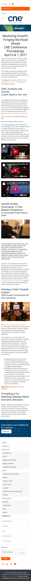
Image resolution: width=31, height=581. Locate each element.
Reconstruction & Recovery (12, 491)
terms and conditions (12, 576)
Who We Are (7, 453)
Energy (5, 477)
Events (4, 443)
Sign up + (6, 431)
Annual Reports (8, 463)
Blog (4, 509)
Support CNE (6, 9)
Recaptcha (4, 547)
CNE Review (6, 505)
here (5, 116)
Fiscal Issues (7, 484)
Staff (4, 456)
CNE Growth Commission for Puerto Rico (15, 113)
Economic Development (11, 474)
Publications (6, 498)
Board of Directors (9, 460)
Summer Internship (9, 467)
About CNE (5, 450)
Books (5, 512)
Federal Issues (8, 481)
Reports (5, 502)
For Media (5, 446)
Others (5, 495)
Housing (6, 488)
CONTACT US (6, 516)
